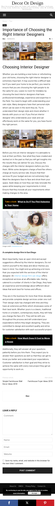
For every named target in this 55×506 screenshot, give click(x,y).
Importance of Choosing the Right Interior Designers (27, 32)
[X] (27, 503)
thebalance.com (17, 246)
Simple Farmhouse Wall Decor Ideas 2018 (12, 382)
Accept (34, 493)
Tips (10, 21)
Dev (4, 39)
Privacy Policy (30, 486)
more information (19, 493)
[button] (4, 15)
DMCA (21, 486)
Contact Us (41, 486)
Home (5, 21)
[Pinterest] (45, 503)
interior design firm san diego (28, 276)
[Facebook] (9, 503)
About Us (13, 486)
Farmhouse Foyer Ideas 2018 (40, 381)
